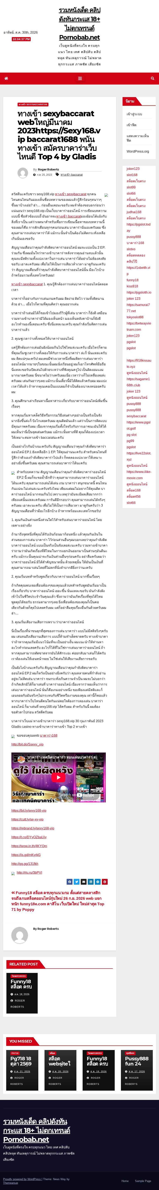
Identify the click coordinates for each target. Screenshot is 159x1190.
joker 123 (133, 298)
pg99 (130, 441)
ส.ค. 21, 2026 (22, 1071)
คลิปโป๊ (132, 261)
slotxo (131, 249)
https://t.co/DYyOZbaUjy (29, 837)
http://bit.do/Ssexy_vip (27, 744)
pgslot (131, 342)
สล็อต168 (134, 490)
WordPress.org (138, 151)
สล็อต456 (134, 496)
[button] (152, 78)
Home (125, 1181)
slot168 (132, 175)
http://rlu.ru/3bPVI (29, 872)
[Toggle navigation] (80, 78)
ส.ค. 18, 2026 (98, 1071)
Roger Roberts (48, 169)
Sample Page (143, 1181)
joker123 (133, 169)
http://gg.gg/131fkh (24, 863)
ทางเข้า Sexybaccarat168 (33, 104)
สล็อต (52, 1053)
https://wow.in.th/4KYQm (29, 846)
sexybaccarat (136, 416)
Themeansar (10, 1182)
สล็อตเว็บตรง (136, 181)
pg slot (131, 434)
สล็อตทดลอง (136, 255)
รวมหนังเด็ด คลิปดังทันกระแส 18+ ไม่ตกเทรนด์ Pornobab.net (36, 1130)
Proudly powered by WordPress (22, 1179)
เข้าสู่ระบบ (134, 114)
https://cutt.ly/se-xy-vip (27, 819)
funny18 (133, 280)
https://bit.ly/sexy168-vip (28, 810)
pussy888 (134, 237)
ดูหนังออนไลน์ (137, 373)
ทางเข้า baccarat (72, 174)
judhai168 (134, 212)
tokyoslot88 (135, 317)
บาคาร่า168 (48, 735)
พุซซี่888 (130, 1053)
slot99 (131, 187)
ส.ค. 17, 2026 (137, 1071)
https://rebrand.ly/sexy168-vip (32, 828)
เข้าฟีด (131, 125)
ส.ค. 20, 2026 (60, 1071)
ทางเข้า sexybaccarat (70, 194)
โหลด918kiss (19, 976)
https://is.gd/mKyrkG (26, 855)
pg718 (15, 1053)
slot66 (131, 193)
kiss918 (132, 286)
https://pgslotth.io (139, 292)
